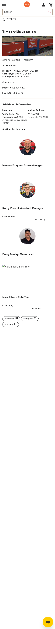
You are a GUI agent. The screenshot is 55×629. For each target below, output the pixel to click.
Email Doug (8, 305)
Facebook (9, 318)
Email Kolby (40, 219)
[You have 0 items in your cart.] (51, 4)
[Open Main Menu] (4, 4)
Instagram (28, 318)
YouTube (9, 324)
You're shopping (9, 18)
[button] (43, 5)
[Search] (49, 11)
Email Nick (37, 308)
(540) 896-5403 (17, 87)
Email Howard (9, 216)
